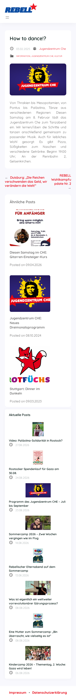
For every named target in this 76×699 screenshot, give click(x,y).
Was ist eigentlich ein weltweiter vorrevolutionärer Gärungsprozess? (33, 601)
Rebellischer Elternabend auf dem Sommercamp (32, 569)
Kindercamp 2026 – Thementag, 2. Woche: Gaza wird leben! (37, 666)
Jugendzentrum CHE (42, 56)
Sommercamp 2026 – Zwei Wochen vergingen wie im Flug (33, 536)
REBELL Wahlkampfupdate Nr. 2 (61, 179)
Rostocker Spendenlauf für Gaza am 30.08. (34, 471)
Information (23, 56)
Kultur (58, 56)
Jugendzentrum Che (52, 49)
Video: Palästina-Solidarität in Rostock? (35, 440)
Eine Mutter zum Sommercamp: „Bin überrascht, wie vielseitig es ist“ (33, 634)
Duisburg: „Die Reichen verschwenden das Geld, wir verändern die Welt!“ (26, 181)
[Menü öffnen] (7, 17)
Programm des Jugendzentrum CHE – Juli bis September (37, 504)
